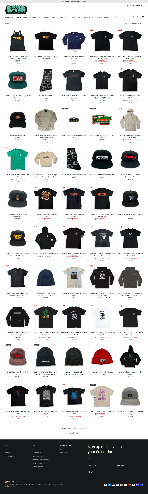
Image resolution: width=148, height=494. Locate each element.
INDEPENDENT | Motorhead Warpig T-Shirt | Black (74, 333)
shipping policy (38, 456)
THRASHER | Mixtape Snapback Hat (102, 175)
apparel (8, 453)
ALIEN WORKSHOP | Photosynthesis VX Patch (102, 136)
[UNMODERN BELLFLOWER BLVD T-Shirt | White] (74, 277)
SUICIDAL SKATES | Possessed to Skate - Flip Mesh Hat (18, 254)
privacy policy (38, 467)
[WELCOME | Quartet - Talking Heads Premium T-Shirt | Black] (102, 238)
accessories (9, 456)
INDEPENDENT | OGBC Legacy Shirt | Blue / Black (130, 57)
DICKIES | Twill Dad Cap (18, 135)
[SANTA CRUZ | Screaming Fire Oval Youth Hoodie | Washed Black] (130, 277)
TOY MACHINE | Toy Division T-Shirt (46, 411)
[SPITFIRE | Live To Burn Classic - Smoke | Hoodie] (130, 120)
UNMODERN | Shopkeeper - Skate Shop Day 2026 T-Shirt (102, 97)
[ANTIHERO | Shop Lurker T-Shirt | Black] (130, 80)
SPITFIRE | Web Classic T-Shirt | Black (74, 253)
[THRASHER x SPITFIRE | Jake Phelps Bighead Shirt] (102, 198)
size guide (64, 453)
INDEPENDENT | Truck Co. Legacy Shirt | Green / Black (102, 57)
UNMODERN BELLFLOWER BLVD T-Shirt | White (74, 294)
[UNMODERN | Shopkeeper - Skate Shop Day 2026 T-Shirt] (102, 80)
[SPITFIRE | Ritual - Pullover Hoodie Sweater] (130, 356)
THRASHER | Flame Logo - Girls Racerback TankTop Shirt (17, 57)
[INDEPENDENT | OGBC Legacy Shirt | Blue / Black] (130, 41)
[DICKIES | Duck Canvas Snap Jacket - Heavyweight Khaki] (46, 120)
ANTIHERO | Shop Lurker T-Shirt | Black (130, 97)
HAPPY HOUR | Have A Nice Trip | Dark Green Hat (17, 97)
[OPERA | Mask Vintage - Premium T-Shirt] (74, 396)
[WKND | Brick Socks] (46, 80)
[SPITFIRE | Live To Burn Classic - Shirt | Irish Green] (18, 159)
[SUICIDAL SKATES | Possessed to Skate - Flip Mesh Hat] (18, 238)
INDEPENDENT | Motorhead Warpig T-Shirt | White (102, 333)
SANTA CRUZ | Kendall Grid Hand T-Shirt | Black (46, 333)
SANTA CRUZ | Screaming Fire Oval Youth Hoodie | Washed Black (130, 294)
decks (7, 449)
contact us (37, 453)
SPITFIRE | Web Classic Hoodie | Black (45, 253)
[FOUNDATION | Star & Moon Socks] (74, 159)
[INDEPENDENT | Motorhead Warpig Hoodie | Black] (102, 277)
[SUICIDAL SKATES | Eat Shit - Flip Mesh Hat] (130, 198)
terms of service (39, 463)
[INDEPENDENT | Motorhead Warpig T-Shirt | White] (102, 317)
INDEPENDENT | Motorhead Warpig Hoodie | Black (102, 294)
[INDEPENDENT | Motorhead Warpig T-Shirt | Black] (74, 317)
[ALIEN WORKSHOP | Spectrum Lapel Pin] (74, 120)
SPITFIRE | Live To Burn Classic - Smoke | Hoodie (130, 136)
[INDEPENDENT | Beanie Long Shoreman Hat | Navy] (46, 277)
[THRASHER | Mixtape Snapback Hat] (102, 159)
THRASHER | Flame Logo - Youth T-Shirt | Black (46, 57)
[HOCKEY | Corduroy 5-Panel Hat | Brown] (18, 356)
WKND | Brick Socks (45, 96)
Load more (74, 433)
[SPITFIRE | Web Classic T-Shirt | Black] (74, 238)
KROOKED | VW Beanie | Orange (102, 372)
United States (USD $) (135, 5)
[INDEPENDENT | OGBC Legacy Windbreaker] (74, 41)
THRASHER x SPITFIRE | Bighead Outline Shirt (74, 215)
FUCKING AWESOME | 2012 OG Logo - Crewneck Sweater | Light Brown (45, 176)
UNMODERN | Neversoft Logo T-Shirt (74, 96)
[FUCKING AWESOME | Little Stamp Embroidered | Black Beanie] (46, 356)
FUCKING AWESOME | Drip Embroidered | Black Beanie (73, 373)
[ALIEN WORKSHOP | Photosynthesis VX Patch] (102, 120)
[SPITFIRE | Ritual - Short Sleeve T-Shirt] (18, 396)
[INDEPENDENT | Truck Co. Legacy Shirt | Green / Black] (102, 41)
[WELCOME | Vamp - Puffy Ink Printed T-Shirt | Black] (130, 238)
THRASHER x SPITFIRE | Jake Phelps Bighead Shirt (102, 215)
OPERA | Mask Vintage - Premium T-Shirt (74, 412)
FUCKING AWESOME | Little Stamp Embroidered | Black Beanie (45, 373)
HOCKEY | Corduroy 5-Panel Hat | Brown (17, 373)
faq (61, 449)
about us (36, 449)
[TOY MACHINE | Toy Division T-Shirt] (46, 396)
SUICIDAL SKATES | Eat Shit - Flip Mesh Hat (130, 215)
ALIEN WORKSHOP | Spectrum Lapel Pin (74, 136)
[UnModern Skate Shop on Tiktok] (92, 472)
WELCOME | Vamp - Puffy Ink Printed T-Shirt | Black (130, 254)
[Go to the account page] (138, 17)
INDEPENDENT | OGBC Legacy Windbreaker (74, 57)
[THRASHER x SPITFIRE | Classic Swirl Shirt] (46, 198)
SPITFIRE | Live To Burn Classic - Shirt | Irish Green (17, 176)
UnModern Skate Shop (22, 485)
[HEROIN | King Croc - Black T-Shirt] (18, 277)
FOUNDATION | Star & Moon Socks (74, 175)
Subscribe (120, 465)
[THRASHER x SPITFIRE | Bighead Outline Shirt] (74, 198)
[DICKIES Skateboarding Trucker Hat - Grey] (130, 396)
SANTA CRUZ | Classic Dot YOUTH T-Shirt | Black (130, 333)
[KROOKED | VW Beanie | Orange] (102, 356)
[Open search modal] (133, 17)
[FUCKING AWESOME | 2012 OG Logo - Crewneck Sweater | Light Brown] (46, 159)
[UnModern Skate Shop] (16, 9)
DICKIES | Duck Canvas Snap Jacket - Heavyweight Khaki (46, 136)
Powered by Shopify (10, 486)
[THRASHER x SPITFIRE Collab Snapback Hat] (130, 159)
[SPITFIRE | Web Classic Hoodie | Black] (46, 238)
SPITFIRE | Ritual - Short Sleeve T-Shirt (17, 412)
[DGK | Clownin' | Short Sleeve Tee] (102, 396)
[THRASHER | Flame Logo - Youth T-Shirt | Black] (46, 41)
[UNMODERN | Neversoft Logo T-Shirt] (74, 80)
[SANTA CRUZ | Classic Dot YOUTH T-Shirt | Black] (130, 317)
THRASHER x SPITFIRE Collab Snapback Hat (130, 176)
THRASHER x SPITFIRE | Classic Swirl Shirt (45, 215)
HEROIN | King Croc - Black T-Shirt (17, 293)
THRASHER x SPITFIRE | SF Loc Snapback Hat (17, 215)
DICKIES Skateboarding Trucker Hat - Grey (130, 412)
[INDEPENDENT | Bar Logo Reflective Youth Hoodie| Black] (18, 317)
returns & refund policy (41, 460)
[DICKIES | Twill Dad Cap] (18, 120)
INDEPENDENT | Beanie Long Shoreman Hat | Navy (46, 294)
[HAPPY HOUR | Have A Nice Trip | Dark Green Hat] (18, 80)
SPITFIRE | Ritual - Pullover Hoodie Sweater (130, 373)
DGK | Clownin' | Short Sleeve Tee (102, 411)
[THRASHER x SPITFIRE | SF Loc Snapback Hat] (18, 198)
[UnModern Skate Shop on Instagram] (89, 472)
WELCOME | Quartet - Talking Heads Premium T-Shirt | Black (102, 254)
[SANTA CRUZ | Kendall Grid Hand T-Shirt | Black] (46, 317)
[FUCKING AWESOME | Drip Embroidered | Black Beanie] (74, 356)
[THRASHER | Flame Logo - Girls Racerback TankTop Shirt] (18, 41)
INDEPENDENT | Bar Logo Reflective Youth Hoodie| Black (17, 333)
